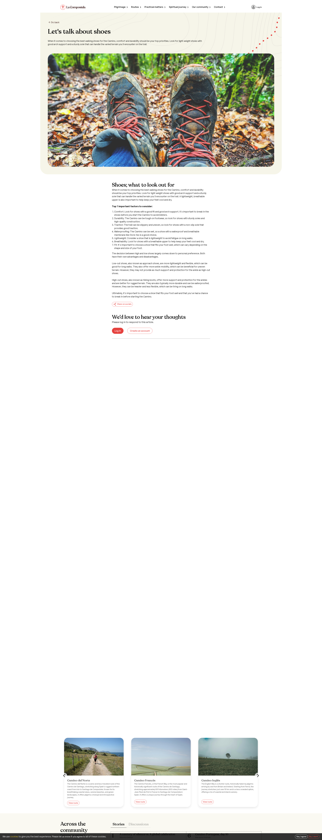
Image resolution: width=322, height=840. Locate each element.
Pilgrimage (120, 7)
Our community (200, 7)
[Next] (257, 775)
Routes (135, 7)
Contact (218, 7)
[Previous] (64, 775)
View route (140, 802)
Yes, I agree (301, 836)
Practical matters (154, 7)
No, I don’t (313, 836)
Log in (259, 7)
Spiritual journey (177, 7)
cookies (14, 836)
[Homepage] (73, 7)
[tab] (119, 824)
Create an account (140, 330)
